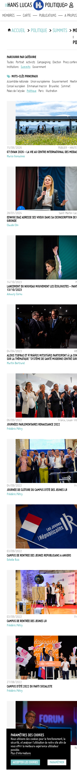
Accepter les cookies (25, 762)
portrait (20, 62)
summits (60, 30)
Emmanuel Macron (37, 86)
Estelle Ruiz (13, 560)
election (57, 62)
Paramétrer (57, 762)
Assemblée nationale (17, 81)
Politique (39, 30)
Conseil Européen (16, 86)
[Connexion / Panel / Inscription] (71, 5)
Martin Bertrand (16, 363)
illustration (51, 91)
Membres (8, 15)
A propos (71, 15)
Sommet (65, 86)
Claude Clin (12, 225)
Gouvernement (60, 81)
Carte (27, 15)
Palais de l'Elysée (16, 91)
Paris (41, 91)
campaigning (43, 62)
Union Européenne (40, 81)
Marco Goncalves (16, 156)
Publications (47, 15)
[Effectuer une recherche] (65, 5)
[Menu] (7, 5)
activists (30, 62)
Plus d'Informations (21, 753)
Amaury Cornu (14, 294)
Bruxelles (54, 86)
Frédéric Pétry (15, 429)
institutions (13, 67)
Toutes (10, 62)
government (39, 67)
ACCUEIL (18, 30)
